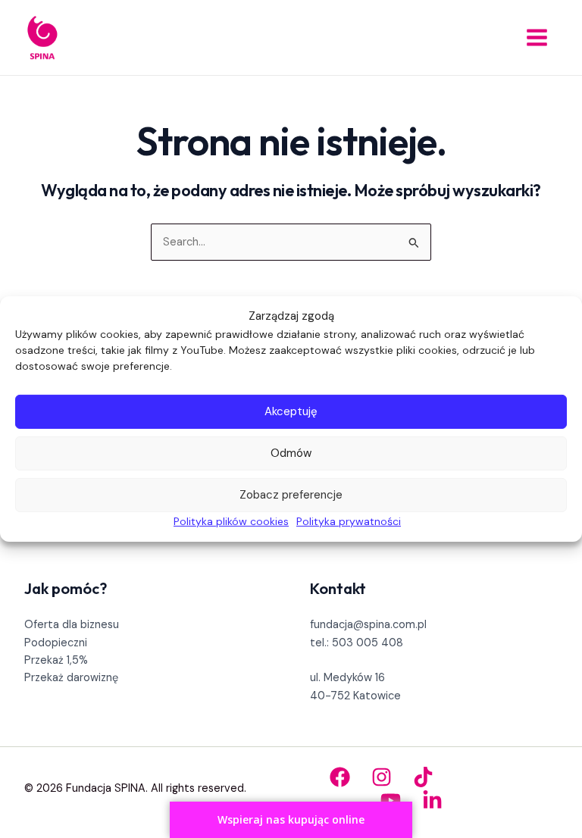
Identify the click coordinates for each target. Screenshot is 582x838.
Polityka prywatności (348, 521)
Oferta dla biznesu (71, 625)
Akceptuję (291, 411)
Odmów (291, 453)
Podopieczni (55, 643)
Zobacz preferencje (291, 494)
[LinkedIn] (432, 800)
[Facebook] (340, 777)
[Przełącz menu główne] (537, 37)
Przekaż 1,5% (56, 660)
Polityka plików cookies (231, 521)
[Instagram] (381, 777)
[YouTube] (390, 800)
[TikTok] (423, 777)
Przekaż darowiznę (71, 678)
